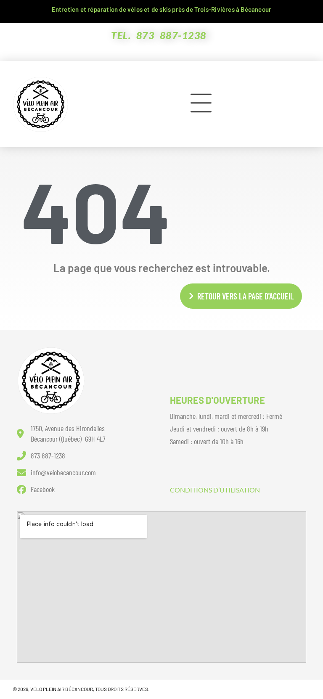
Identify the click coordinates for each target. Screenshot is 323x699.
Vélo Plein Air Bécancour (61, 689)
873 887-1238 (171, 35)
